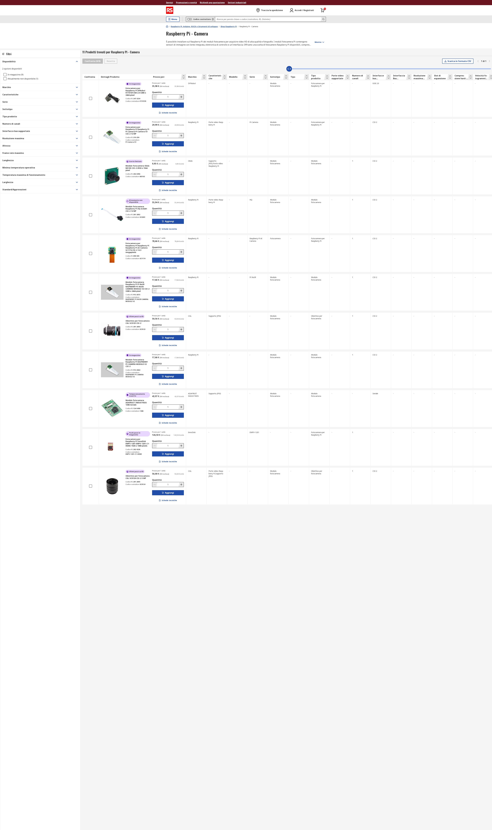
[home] (167, 26)
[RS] (169, 10)
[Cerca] (323, 19)
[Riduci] (154, 97)
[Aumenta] (181, 97)
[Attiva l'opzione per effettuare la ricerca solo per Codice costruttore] (213, 19)
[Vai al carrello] (322, 10)
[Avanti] (489, 61)
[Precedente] (478, 61)
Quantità (157, 92)
